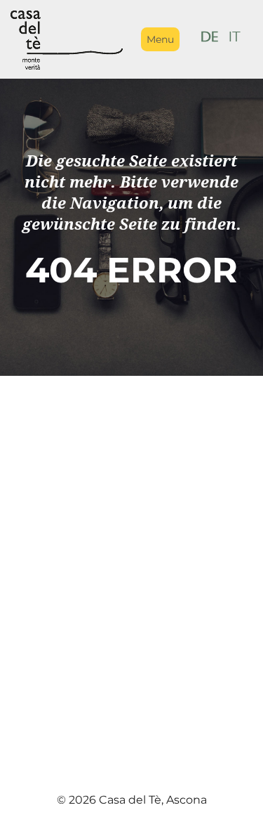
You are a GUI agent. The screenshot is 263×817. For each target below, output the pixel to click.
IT (235, 39)
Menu (160, 39)
